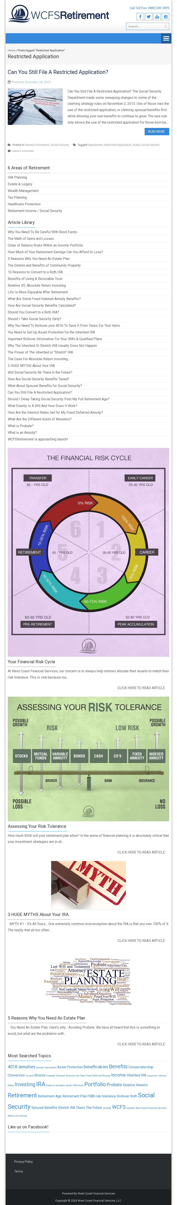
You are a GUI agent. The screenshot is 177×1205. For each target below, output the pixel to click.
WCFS (119, 1107)
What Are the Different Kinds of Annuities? (40, 419)
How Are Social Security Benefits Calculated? (42, 305)
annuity (40, 1067)
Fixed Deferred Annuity (98, 1075)
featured (60, 1075)
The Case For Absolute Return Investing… (39, 359)
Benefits (118, 1067)
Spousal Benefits (44, 1108)
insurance (152, 1075)
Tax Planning (17, 197)
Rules (136, 144)
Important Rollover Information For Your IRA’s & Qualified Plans (55, 339)
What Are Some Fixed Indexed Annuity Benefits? (44, 299)
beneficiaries (96, 1066)
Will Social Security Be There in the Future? (40, 372)
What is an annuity (17, 1115)
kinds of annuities (55, 1085)
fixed (82, 1075)
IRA (40, 1084)
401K (13, 1066)
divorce (40, 1075)
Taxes (80, 1108)
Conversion (16, 1075)
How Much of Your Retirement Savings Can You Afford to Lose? (55, 252)
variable (107, 1108)
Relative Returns (135, 1085)
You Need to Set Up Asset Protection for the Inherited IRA (51, 332)
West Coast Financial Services (151, 1108)
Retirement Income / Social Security (35, 211)
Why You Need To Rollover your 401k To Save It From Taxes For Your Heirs (64, 326)
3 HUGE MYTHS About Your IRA (31, 366)
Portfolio (95, 1084)
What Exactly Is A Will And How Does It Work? (42, 406)
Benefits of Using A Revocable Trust (35, 279)
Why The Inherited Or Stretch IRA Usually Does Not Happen (52, 346)
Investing (25, 1084)
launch (69, 1085)
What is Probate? (21, 426)
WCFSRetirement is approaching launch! (38, 439)
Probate (114, 1084)
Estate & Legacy (20, 184)
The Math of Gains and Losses (31, 239)
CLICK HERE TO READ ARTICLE (141, 688)
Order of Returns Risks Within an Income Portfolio (45, 245)
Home (11, 50)
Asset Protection (70, 1067)
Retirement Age (50, 1096)
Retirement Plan (74, 1096)
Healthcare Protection (24, 204)
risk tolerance (105, 1096)
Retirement (22, 1095)
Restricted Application (118, 144)
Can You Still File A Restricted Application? (58, 72)
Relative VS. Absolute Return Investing (37, 285)
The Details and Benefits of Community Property (44, 265)
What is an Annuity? (22, 432)
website (130, 1108)
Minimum (79, 1085)
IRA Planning (17, 177)
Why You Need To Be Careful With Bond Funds (42, 232)
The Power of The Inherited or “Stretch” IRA (40, 352)
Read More (156, 131)
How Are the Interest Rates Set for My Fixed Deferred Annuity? (55, 412)
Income (118, 1075)
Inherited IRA (136, 1075)
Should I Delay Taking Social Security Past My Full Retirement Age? (58, 399)
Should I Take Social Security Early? (34, 319)
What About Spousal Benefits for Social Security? (45, 386)
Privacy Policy (23, 1161)
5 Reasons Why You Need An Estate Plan (39, 259)
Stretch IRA (66, 1108)
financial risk (72, 1075)
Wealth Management (23, 191)
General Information (37, 144)
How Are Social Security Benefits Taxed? (38, 379)
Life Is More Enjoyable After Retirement (38, 292)
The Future (94, 1108)
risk (91, 1095)
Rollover (123, 1096)
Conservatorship (140, 1067)
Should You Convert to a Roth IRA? (33, 312)
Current (29, 1075)
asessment (50, 1067)
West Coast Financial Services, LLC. (100, 1200)
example (50, 1075)
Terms (18, 1171)
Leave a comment (23, 150)
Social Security (60, 144)
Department (95, 144)
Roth (133, 1096)
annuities (27, 1066)
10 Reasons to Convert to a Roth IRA (35, 272)
